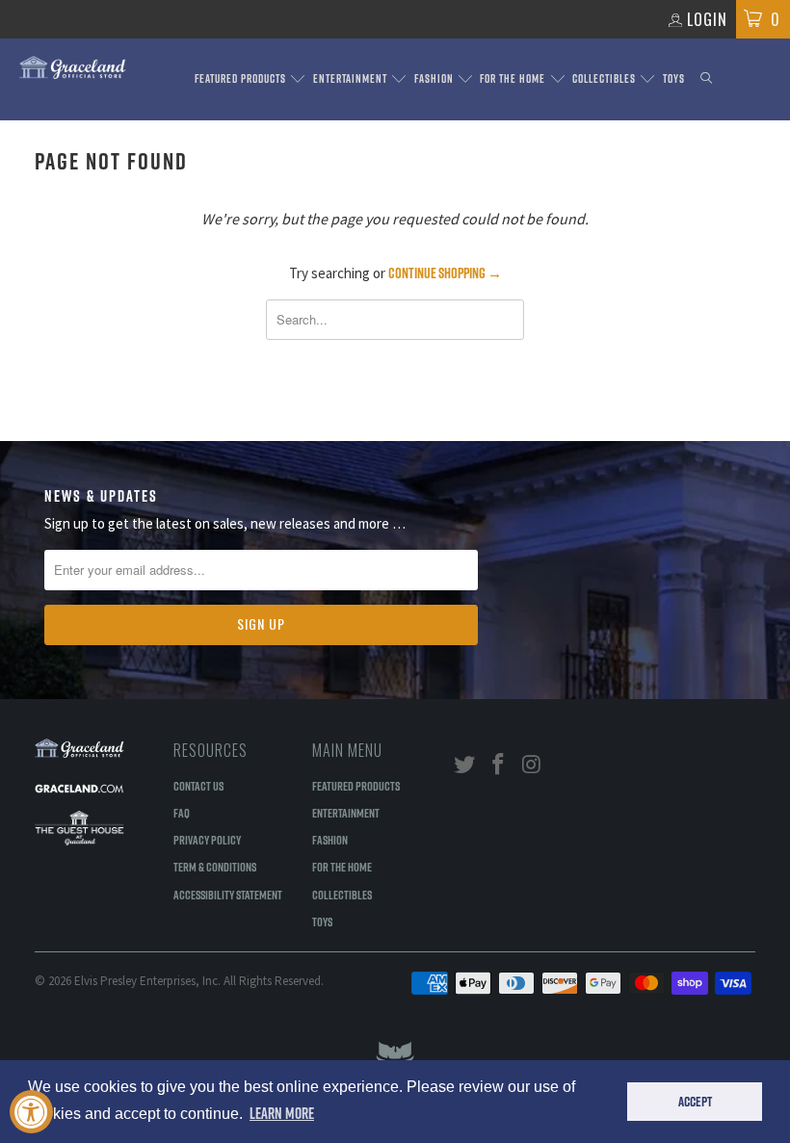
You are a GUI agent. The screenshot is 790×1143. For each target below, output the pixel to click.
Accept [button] (695, 1101)
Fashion (435, 78)
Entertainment (351, 78)
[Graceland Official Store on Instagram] (531, 765)
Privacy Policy (207, 839)
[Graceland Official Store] (72, 67)
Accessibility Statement (227, 894)
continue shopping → (445, 273)
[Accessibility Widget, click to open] (31, 1111)
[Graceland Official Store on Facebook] (499, 765)
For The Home (514, 78)
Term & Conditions (214, 866)
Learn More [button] (282, 1113)
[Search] (706, 79)
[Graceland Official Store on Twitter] (465, 765)
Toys (674, 78)
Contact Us (198, 785)
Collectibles (605, 78)
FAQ (181, 812)
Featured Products (242, 78)
